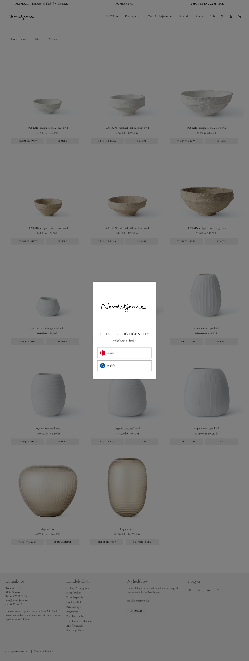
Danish (110, 353)
